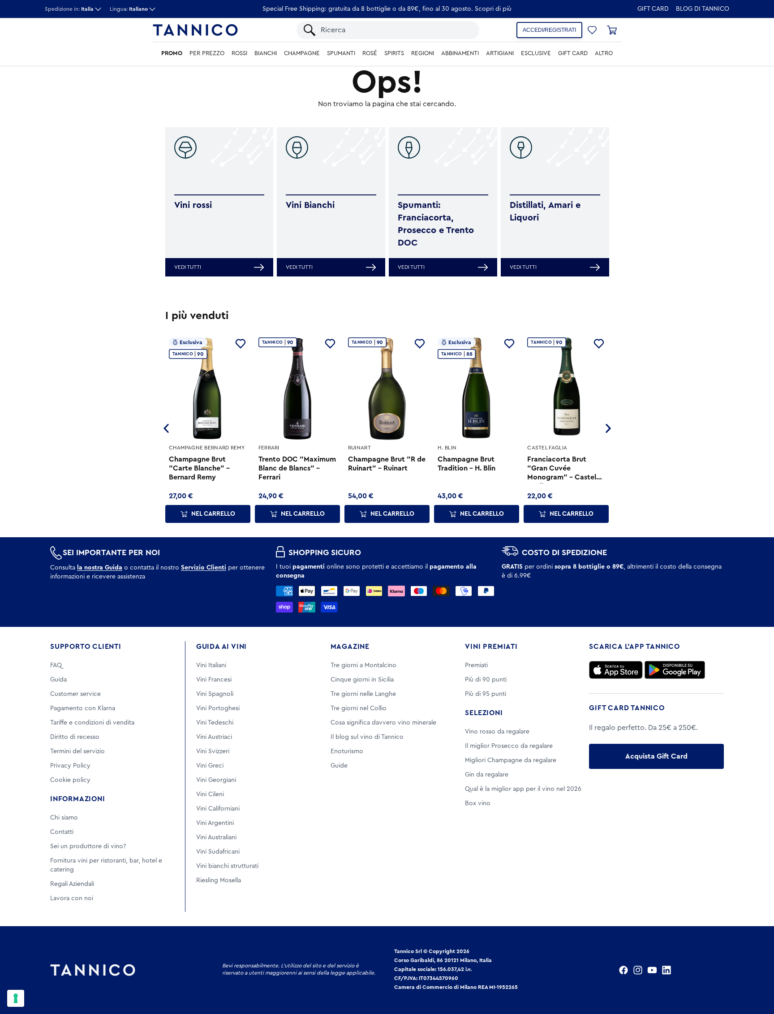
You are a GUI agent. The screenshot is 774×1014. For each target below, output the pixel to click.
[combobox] (395, 30)
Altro (604, 53)
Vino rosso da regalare (497, 732)
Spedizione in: (69, 9)
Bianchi (265, 53)
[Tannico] (195, 30)
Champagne (302, 53)
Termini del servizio (77, 751)
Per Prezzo (206, 53)
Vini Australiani (216, 837)
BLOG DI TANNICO (702, 9)
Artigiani (500, 53)
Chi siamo (64, 818)
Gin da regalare (486, 775)
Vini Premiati (491, 646)
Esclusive (536, 53)
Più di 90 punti (486, 680)
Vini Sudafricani (218, 852)
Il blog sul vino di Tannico (367, 737)
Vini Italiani (211, 665)
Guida (58, 680)
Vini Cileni (210, 794)
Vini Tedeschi (214, 723)
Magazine (350, 646)
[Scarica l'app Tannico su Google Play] (675, 670)
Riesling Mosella (218, 880)
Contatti (61, 832)
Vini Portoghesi (218, 708)
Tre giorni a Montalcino (363, 665)
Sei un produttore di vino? (88, 846)
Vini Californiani (218, 809)
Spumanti (341, 53)
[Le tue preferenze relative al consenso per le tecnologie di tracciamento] (15, 998)
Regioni (422, 53)
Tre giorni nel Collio (359, 708)
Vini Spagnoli (214, 694)
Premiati (476, 665)
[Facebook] (623, 970)
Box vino (477, 803)
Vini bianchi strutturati (227, 866)
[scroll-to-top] (755, 970)
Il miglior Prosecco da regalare (509, 746)
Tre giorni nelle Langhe (363, 694)
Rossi (239, 53)
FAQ (56, 665)
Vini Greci (210, 766)
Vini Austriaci (214, 737)
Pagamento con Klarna (82, 708)
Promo (171, 53)
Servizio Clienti (203, 568)
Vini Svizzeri (212, 751)
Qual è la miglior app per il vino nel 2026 (523, 789)
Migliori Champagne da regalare (510, 760)
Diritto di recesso (74, 737)
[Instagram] (637, 970)
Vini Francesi (214, 680)
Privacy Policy (70, 766)
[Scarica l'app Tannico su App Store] (616, 670)
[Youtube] (652, 970)
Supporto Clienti (85, 646)
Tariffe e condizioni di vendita (92, 723)
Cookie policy (70, 780)
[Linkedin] (666, 970)
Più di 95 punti (485, 694)
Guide (339, 766)
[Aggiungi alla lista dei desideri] (240, 344)
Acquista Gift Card (656, 756)
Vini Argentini (215, 823)
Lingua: (129, 9)
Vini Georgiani (216, 780)
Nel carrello (213, 514)
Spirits (394, 53)
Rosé (369, 53)
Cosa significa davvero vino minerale (383, 723)
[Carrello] (612, 30)
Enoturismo (347, 751)
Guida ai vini (221, 646)
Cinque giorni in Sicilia (362, 680)
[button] (592, 30)
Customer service (75, 694)
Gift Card (653, 9)
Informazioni (77, 799)
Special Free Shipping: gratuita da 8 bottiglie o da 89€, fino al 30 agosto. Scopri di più (387, 9)
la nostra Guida (99, 568)
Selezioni (484, 712)
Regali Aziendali (72, 884)
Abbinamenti (460, 53)
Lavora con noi (71, 898)
